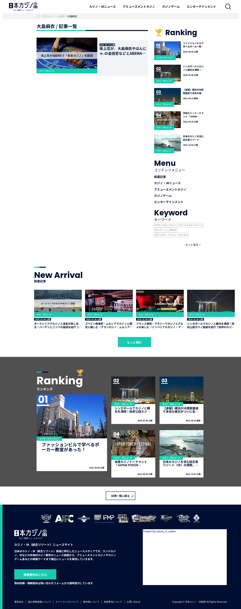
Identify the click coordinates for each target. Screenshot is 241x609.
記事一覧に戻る (120, 496)
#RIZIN (172, 229)
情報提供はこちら (35, 574)
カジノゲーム (171, 6)
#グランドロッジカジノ (165, 225)
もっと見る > (193, 245)
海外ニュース (99, 15)
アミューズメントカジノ (139, 6)
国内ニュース (99, 11)
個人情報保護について (39, 602)
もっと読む (134, 342)
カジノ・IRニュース (102, 6)
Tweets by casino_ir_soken (159, 531)
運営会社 (18, 602)
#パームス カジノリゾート (190, 225)
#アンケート (160, 229)
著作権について (91, 602)
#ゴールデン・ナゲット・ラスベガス (171, 234)
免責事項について (113, 602)
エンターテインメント (201, 6)
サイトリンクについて (67, 602)
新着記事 (160, 176)
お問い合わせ (134, 602)
